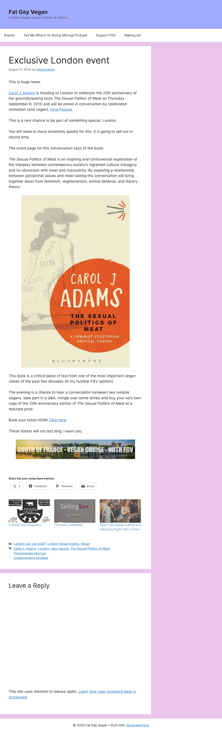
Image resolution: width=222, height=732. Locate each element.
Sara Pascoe (61, 109)
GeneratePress (137, 725)
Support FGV (106, 35)
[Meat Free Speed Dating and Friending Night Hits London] (120, 511)
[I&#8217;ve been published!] (74, 511)
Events (9, 35)
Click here (57, 420)
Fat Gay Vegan (28, 12)
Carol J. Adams (22, 93)
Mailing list (132, 35)
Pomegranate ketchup (30, 553)
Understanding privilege (31, 558)
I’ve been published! (68, 525)
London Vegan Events (63, 543)
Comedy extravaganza (25, 525)
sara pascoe (60, 548)
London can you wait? (30, 543)
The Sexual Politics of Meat (90, 548)
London (43, 548)
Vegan (85, 543)
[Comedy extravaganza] (29, 511)
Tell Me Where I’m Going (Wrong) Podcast (55, 35)
